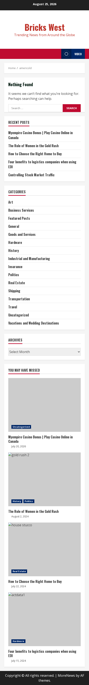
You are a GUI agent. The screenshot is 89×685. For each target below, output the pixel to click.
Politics (13, 274)
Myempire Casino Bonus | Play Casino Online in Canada (44, 405)
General (13, 226)
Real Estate (16, 282)
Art (10, 202)
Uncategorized (18, 315)
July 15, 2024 (18, 660)
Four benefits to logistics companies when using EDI (44, 619)
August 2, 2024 (20, 516)
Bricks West (45, 27)
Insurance (15, 266)
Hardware (15, 242)
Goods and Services (22, 234)
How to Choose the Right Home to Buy (35, 153)
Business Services (21, 210)
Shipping (14, 290)
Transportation (19, 298)
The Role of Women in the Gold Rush (33, 145)
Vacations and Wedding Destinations (33, 323)
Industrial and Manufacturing (29, 258)
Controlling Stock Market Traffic (31, 174)
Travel (12, 306)
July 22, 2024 (18, 586)
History (13, 250)
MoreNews (66, 675)
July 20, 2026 (18, 446)
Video (78, 54)
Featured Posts (19, 218)
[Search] (57, 54)
